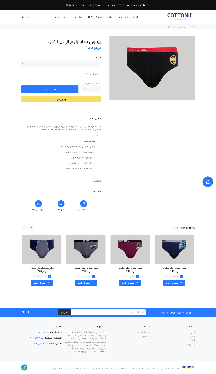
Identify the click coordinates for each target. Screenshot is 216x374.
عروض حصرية (60, 17)
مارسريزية (100, 17)
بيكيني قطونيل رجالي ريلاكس (86, 268)
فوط (81, 17)
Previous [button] (24, 228)
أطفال (109, 17)
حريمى (119, 17)
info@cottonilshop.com (44, 343)
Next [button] (31, 228)
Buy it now (61, 99)
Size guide (90, 74)
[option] (42, 257)
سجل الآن (64, 312)
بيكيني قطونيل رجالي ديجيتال (42, 268)
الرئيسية (136, 17)
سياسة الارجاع (145, 336)
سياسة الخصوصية (144, 332)
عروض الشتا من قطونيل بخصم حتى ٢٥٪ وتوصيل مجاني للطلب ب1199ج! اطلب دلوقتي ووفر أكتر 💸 (109, 5)
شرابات (89, 17)
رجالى (127, 17)
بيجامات (73, 17)
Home (192, 26)
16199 (42, 332)
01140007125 (36, 338)
